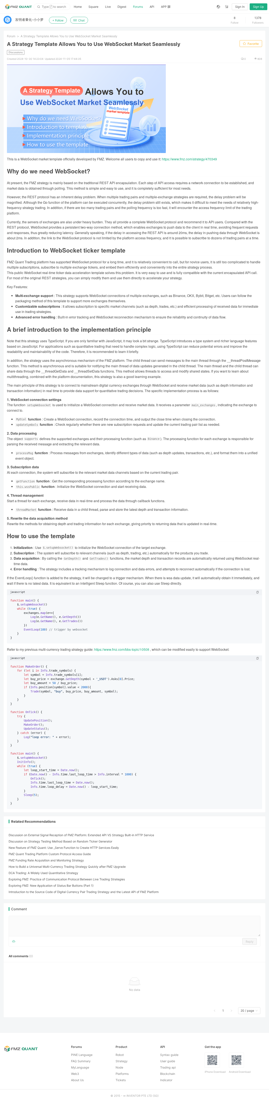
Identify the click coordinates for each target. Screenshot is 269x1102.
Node (119, 1067)
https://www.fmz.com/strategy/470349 (189, 159)
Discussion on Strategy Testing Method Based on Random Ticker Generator (60, 841)
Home (78, 6)
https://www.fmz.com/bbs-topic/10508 (121, 649)
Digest (121, 6)
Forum (11, 36)
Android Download (240, 1071)
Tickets (121, 1080)
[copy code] (257, 592)
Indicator (166, 1080)
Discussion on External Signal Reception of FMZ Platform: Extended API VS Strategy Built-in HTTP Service (81, 835)
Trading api (168, 1067)
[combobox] (247, 1010)
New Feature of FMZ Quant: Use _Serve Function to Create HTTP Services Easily (64, 847)
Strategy (122, 1061)
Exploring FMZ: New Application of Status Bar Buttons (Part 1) (51, 885)
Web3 (75, 1073)
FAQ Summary (81, 1061)
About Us (77, 1080)
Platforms (122, 1073)
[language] (218, 6)
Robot (120, 1055)
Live (108, 6)
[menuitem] (77, 7)
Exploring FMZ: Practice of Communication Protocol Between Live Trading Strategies (67, 879)
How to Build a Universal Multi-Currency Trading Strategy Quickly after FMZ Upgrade (67, 866)
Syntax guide (169, 1055)
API (152, 6)
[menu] (141, 6)
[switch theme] (226, 6)
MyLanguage (80, 1067)
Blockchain (167, 1073)
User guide (167, 1061)
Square (93, 6)
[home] (18, 7)
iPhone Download (215, 1071)
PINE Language (81, 1055)
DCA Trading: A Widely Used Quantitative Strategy (43, 873)
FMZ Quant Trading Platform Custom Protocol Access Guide (50, 854)
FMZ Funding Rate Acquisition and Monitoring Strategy (46, 860)
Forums (138, 6)
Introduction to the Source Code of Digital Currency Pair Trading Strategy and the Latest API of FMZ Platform (84, 892)
